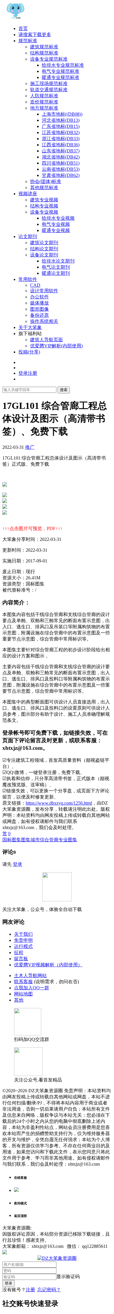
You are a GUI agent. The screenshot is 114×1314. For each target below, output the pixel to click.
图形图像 (39, 309)
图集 (25, 839)
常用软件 (27, 279)
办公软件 (39, 296)
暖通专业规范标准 (60, 77)
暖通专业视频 (56, 230)
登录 (17, 864)
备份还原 (39, 315)
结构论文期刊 (44, 248)
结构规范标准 (44, 52)
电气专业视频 (56, 224)
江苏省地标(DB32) (61, 132)
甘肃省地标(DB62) (61, 175)
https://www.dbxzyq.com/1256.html (59, 803)
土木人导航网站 (30, 975)
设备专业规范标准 (49, 59)
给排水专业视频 (58, 218)
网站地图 (23, 993)
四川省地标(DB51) (61, 163)
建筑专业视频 (44, 199)
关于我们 (23, 934)
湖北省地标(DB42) (61, 156)
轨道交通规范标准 (49, 89)
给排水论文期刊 (58, 260)
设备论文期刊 (44, 254)
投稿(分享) (29, 351)
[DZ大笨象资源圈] (15, 18)
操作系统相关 (44, 321)
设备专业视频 (44, 212)
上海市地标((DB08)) (62, 114)
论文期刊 (27, 236)
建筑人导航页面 (46, 339)
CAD (35, 285)
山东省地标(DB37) (61, 150)
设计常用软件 (44, 290)
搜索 (64, 390)
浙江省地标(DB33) (61, 138)
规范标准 (27, 40)
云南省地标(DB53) (61, 169)
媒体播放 (39, 302)
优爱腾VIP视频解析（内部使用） (48, 964)
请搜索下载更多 (34, 34)
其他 (18, 1000)
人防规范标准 (44, 95)
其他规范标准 (44, 187)
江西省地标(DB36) (61, 144)
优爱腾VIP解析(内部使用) (56, 345)
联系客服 (23, 981)
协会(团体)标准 (45, 181)
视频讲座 (27, 193)
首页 (23, 28)
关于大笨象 (30, 327)
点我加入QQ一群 (31, 987)
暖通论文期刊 (56, 273)
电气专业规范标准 (60, 71)
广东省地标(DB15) (61, 126)
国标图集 (11, 839)
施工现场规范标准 (49, 83)
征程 (18, 952)
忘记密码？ (49, 1289)
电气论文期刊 (56, 267)
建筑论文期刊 (44, 242)
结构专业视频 (44, 205)
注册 (30, 1289)
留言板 (21, 958)
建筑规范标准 (44, 46)
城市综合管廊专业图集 (53, 839)
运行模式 (23, 946)
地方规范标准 (44, 107)
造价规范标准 (44, 101)
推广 (29, 447)
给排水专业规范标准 (63, 65)
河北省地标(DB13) (61, 120)
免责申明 (23, 940)
